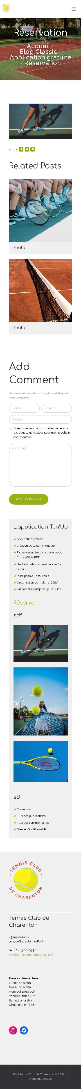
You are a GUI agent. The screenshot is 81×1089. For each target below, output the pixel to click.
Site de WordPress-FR (31, 829)
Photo (19, 247)
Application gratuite (40, 57)
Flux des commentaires (33, 822)
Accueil (38, 46)
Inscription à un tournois (33, 576)
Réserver (25, 603)
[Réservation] (40, 121)
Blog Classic (38, 52)
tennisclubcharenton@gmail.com (31, 954)
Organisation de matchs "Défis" (37, 582)
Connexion (24, 809)
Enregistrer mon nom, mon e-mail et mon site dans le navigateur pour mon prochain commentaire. (42, 433)
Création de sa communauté (36, 545)
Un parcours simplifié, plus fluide (39, 589)
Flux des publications (31, 816)
